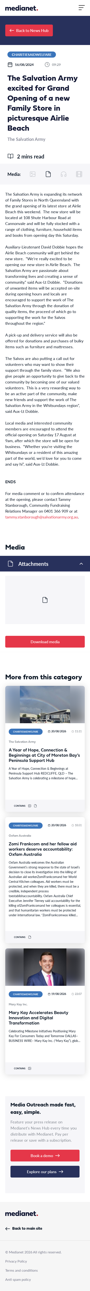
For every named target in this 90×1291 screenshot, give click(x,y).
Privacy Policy (16, 1261)
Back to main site (27, 1229)
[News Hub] (21, 8)
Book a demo (42, 1155)
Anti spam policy (18, 1279)
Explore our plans (42, 1171)
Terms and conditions (21, 1270)
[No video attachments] (79, 174)
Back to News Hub (32, 30)
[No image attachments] (32, 174)
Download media (45, 641)
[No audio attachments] (63, 174)
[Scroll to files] (48, 174)
